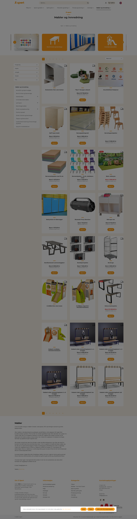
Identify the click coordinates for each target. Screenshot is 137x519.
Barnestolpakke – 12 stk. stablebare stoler (82, 177)
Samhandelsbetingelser (49, 484)
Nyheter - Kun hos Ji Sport (78, 486)
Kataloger (45, 490)
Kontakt (45, 495)
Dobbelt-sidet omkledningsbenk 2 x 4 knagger (82, 350)
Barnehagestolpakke (111, 133)
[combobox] (62, 2)
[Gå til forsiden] (19, 2)
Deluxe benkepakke (111, 306)
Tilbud (72, 484)
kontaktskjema (110, 512)
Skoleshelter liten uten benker (54, 90)
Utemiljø (73, 495)
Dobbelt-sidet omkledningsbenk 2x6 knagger (111, 393)
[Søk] (88, 2)
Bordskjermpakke (82, 262)
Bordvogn (111, 262)
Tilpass (91, 509)
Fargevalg (17, 64)
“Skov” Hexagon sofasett (82, 90)
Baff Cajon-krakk (54, 133)
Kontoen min (46, 497)
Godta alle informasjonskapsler (105, 509)
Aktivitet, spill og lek (76, 490)
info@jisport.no (103, 495)
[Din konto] (105, 2)
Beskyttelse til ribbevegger (54, 219)
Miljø (44, 488)
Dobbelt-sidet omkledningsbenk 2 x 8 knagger (54, 393)
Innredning (74, 497)
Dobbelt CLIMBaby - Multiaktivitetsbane (54, 350)
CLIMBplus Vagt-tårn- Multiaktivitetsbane (82, 306)
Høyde (16, 68)
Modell (17, 76)
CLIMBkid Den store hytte (54, 306)
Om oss (45, 493)
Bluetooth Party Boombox (82, 219)
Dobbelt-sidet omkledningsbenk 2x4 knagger (83, 393)
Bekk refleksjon (111, 176)
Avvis (83, 509)
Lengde (17, 72)
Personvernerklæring (48, 486)
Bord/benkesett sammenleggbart (54, 262)
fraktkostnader (89, 517)
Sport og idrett (75, 488)
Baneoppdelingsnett (82, 133)
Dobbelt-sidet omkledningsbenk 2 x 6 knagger (110, 350)
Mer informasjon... (66, 509)
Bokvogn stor (111, 219)
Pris (16, 79)
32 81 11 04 (21, 469)
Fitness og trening (76, 493)
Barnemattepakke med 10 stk (54, 176)
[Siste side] (63, 59)
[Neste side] (59, 59)
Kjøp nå (83, 100)
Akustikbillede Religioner (110, 90)
